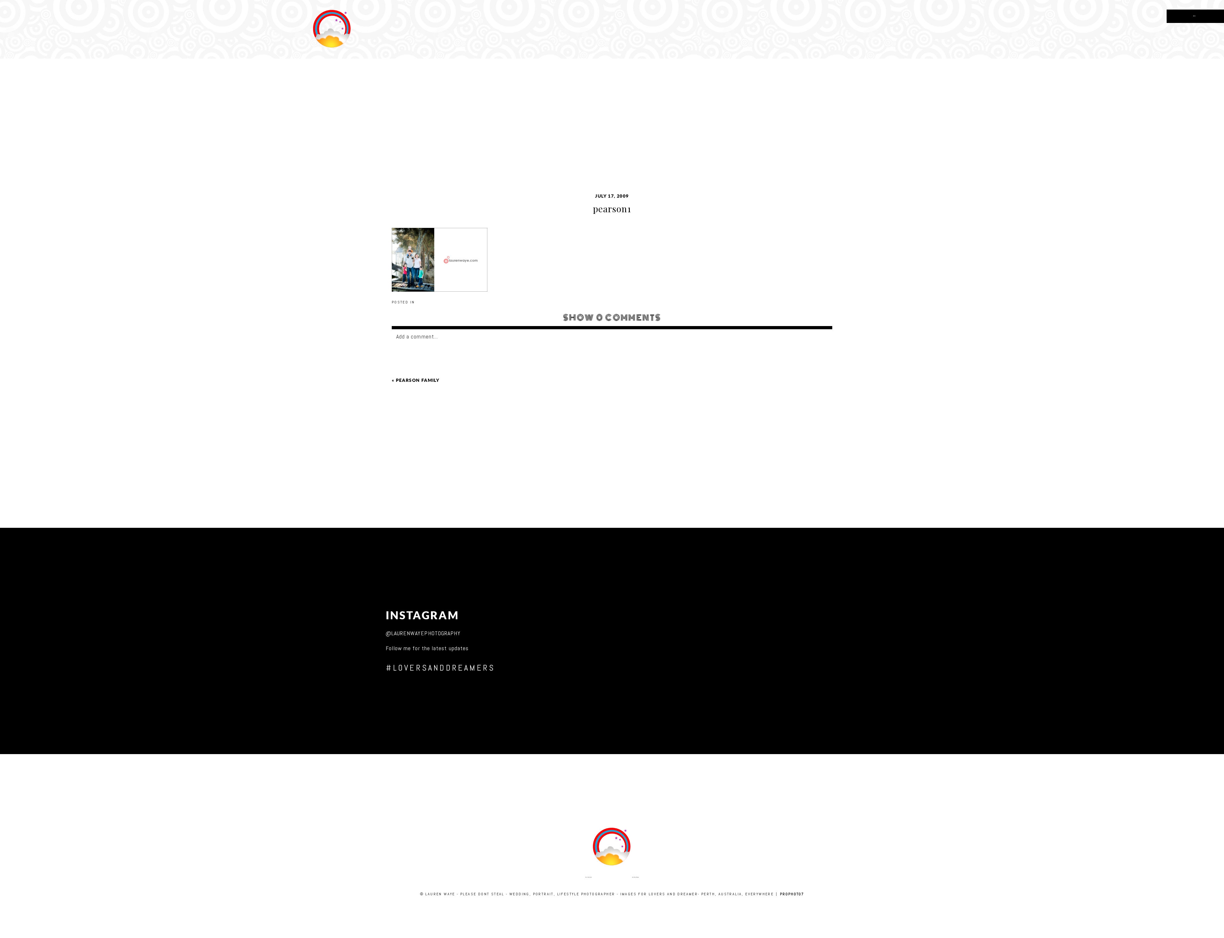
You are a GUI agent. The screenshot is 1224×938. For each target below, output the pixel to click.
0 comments (612, 318)
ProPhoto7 (792, 894)
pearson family (418, 380)
